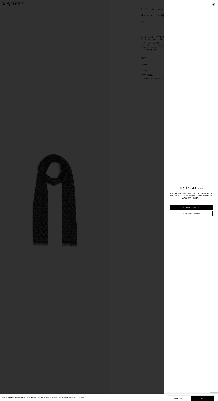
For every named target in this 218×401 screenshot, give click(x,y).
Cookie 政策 (81, 397)
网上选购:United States (191, 207)
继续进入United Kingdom (191, 213)
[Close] (214, 4)
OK (202, 398)
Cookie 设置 (178, 398)
